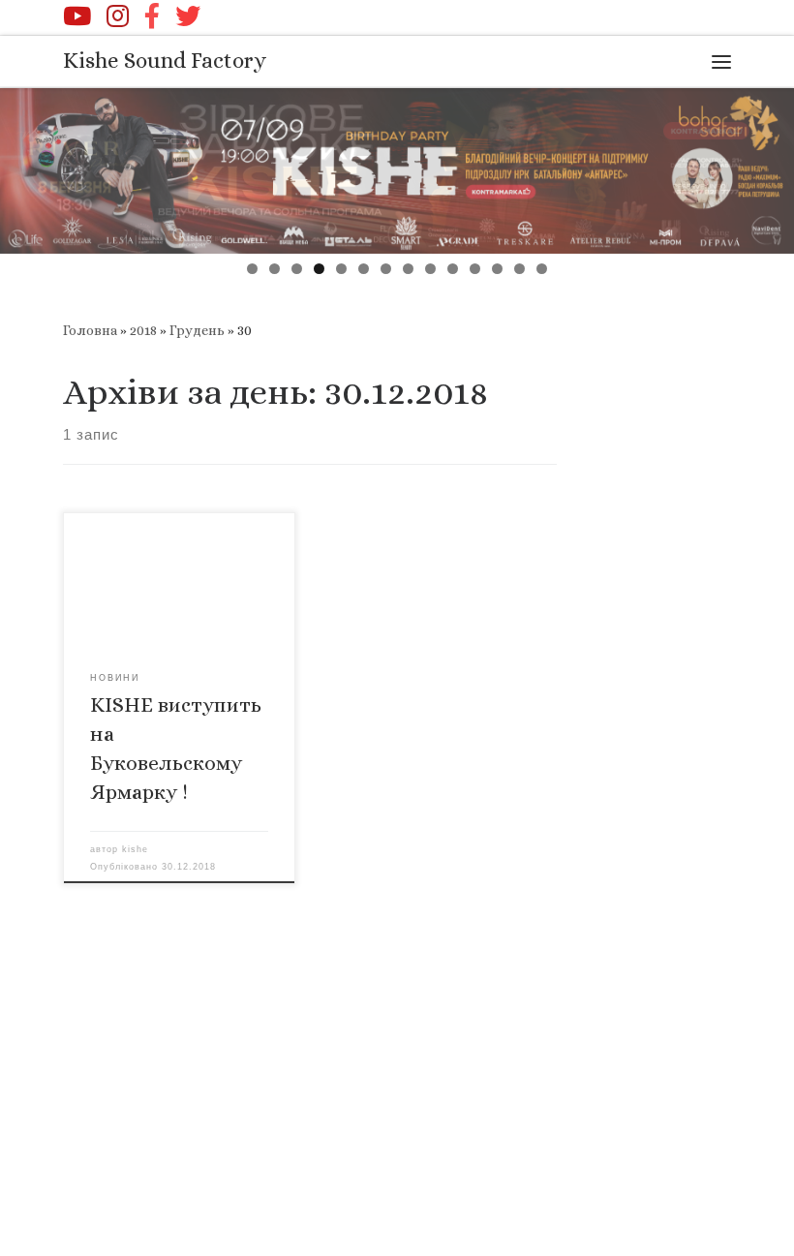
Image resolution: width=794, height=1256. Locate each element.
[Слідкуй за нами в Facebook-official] (152, 15)
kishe (135, 849)
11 (475, 268)
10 (452, 268)
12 (497, 268)
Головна (90, 330)
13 (519, 268)
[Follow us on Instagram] (118, 15)
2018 (143, 330)
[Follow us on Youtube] (77, 15)
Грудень (197, 330)
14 (541, 268)
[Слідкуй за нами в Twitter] (187, 15)
